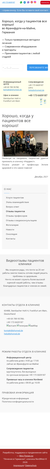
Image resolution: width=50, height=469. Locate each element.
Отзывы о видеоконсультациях (21, 220)
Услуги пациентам (15, 197)
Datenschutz (31, 465)
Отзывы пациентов (15, 211)
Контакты (10, 238)
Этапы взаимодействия (17, 202)
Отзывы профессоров (16, 215)
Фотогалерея (12, 225)
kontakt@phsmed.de (12, 89)
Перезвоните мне (38, 68)
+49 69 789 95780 (15, 318)
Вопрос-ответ (12, 206)
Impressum (18, 465)
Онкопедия (11, 234)
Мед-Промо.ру (26, 455)
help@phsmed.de (36, 90)
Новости (10, 229)
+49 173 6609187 (8, 2)
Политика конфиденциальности (18, 401)
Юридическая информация (15, 398)
